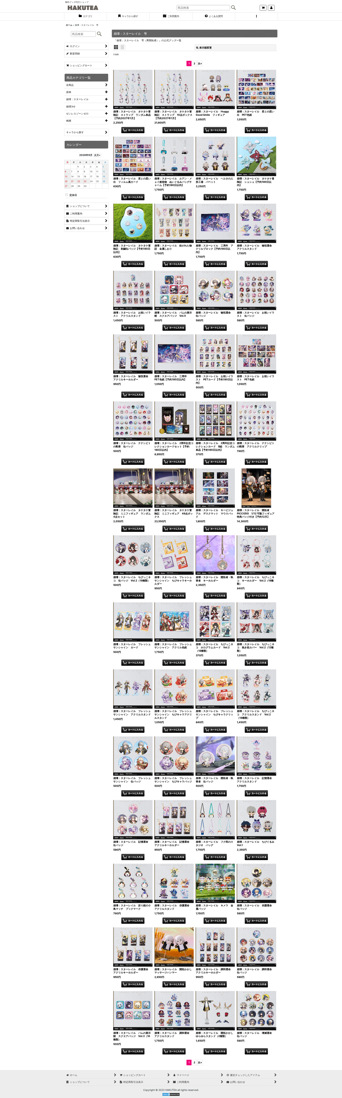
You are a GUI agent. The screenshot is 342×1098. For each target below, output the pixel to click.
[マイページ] (271, 8)
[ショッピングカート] (263, 8)
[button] (256, 16)
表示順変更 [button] (205, 47)
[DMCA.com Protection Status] (171, 1094)
